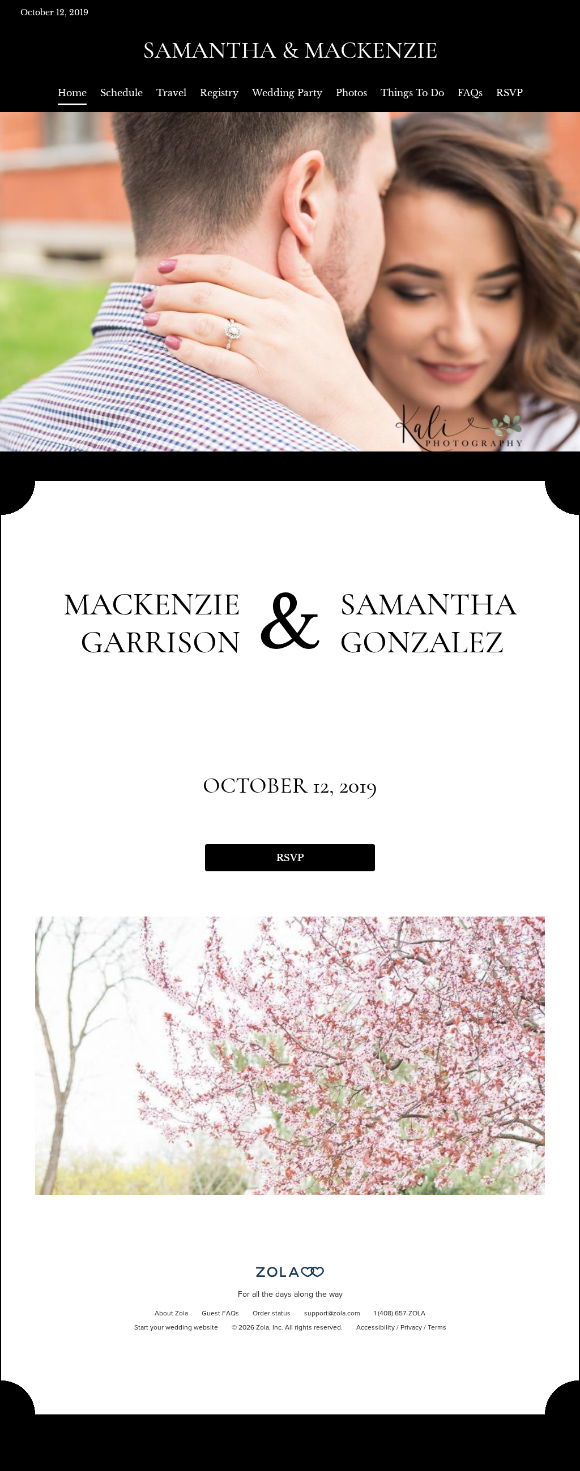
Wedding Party (287, 92)
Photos (351, 92)
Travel (171, 92)
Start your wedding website (176, 1327)
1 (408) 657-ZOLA (399, 1313)
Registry (219, 92)
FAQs (470, 92)
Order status (272, 1313)
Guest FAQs (220, 1313)
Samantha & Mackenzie (290, 50)
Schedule (121, 92)
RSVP (509, 92)
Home (72, 92)
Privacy (411, 1327)
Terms (437, 1327)
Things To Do (412, 92)
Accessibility (375, 1327)
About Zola (171, 1313)
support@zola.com (332, 1313)
